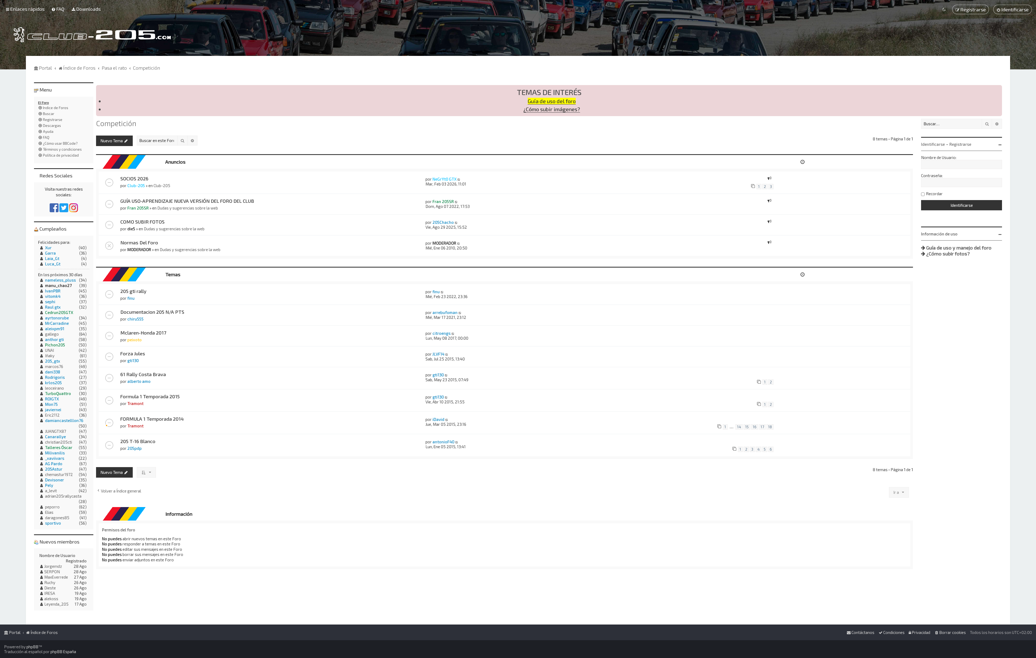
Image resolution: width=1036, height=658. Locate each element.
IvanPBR (52, 290)
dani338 (52, 371)
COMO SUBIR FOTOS (142, 222)
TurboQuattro (58, 393)
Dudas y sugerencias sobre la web (187, 207)
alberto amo (139, 381)
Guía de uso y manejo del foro (958, 248)
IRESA (49, 593)
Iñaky (49, 355)
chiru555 (135, 318)
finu (131, 298)
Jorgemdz (53, 566)
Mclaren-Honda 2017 (143, 333)
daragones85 (57, 517)
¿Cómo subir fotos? (948, 254)
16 (754, 427)
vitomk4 (52, 296)
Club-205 (136, 185)
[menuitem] (58, 9)
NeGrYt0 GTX (444, 179)
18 (770, 427)
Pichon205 (55, 344)
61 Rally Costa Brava (143, 374)
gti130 (133, 360)
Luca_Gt (52, 263)
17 (762, 427)
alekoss (51, 598)
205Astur (53, 469)
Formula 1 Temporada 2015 (150, 396)
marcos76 (54, 366)
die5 (131, 228)
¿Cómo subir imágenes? (551, 109)
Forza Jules (132, 353)
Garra (50, 253)
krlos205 (53, 382)
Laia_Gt (52, 258)
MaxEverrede (56, 577)
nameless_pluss (60, 280)
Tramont (135, 403)
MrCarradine (57, 323)
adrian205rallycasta (63, 496)
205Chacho (443, 222)
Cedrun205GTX (59, 312)
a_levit (51, 490)
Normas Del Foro (139, 242)
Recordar (934, 193)
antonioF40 (443, 441)
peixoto (134, 339)
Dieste (50, 587)
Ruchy (49, 582)
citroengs (441, 333)
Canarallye (55, 436)
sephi (50, 301)
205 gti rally (133, 291)
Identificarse (933, 144)
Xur (48, 247)
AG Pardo (53, 463)
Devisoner (54, 479)
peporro (52, 506)
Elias (49, 512)
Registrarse (960, 144)
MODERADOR (139, 249)
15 (747, 427)
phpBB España (63, 651)
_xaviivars (54, 458)
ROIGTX (52, 398)
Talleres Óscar (58, 447)
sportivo (53, 523)
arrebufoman (445, 312)
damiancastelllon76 (64, 420)
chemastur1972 (59, 474)
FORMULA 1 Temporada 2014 (152, 419)
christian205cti (58, 442)
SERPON (52, 571)
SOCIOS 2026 (134, 178)
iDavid (438, 419)
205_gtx (52, 361)
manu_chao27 (58, 285)
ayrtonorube (57, 317)
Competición (116, 123)
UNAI (49, 350)
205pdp (134, 448)
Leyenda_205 (56, 604)
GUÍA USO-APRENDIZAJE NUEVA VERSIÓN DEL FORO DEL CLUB (187, 201)
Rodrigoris (55, 377)
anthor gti (54, 339)
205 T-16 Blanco (137, 441)
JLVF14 (438, 354)
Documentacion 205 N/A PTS (152, 312)
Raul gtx (53, 307)
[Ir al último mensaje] (459, 179)
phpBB (32, 646)
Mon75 (51, 404)
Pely (49, 485)
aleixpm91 (54, 328)
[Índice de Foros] (92, 34)
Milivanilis (55, 452)
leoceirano (54, 388)
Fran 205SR (138, 207)
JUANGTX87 (55, 431)
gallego (52, 334)
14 (739, 427)
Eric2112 (52, 415)
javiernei (53, 409)
